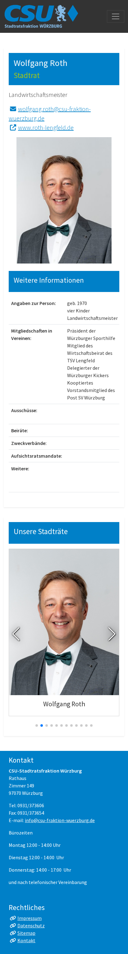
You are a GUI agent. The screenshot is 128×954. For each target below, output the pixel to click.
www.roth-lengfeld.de (46, 127)
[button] (16, 634)
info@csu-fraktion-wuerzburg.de (60, 820)
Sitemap (26, 933)
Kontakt (26, 940)
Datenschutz (31, 925)
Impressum (29, 918)
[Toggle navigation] (115, 16)
